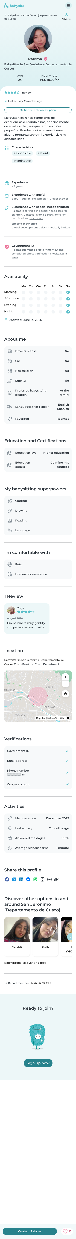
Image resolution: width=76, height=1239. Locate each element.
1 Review (25, 92)
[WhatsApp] (35, 879)
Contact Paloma (30, 1231)
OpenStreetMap (57, 718)
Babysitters (12, 962)
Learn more (36, 218)
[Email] (49, 879)
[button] (26, 618)
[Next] (70, 936)
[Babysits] (14, 5)
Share (66, 19)
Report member (18, 983)
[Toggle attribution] (68, 718)
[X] (14, 879)
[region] (38, 696)
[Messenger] (28, 879)
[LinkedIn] (21, 879)
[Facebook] (7, 879)
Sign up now (38, 1063)
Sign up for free (41, 983)
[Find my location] (65, 693)
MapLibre (41, 718)
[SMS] (42, 879)
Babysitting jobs (34, 962)
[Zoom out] (65, 683)
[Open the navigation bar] (68, 5)
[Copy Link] (56, 879)
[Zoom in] (65, 676)
